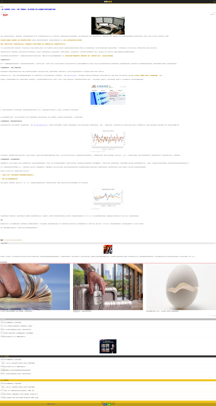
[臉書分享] (105, 404)
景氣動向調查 (14, 240)
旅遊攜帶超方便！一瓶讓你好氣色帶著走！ (82, 311)
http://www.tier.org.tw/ (72, 75)
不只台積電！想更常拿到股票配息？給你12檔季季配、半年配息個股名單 (16, 311)
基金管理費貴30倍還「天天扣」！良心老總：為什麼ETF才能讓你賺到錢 (162, 311)
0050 (5, 240)
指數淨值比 (20, 240)
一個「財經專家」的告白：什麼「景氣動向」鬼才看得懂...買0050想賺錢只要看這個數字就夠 (28, 9)
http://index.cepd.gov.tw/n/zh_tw (40, 125)
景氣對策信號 (8, 240)
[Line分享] (109, 404)
